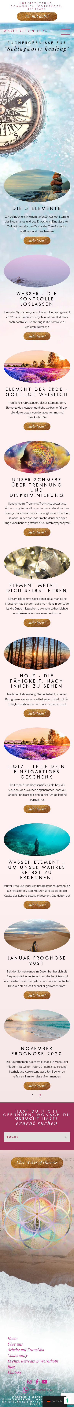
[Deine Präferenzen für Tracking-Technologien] (67, 1400)
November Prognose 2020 (37, 1051)
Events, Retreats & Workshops (33, 1360)
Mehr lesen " (37, 240)
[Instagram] (29, 1381)
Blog (11, 1366)
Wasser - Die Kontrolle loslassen (37, 299)
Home (12, 1338)
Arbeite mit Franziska (26, 1349)
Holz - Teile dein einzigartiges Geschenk (36, 771)
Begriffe (37, 1403)
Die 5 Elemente (37, 208)
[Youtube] (44, 1381)
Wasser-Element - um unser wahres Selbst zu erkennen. (37, 870)
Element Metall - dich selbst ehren (37, 588)
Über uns (15, 1344)
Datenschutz (14, 1401)
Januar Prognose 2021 (37, 960)
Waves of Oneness (26, 31)
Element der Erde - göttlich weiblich (37, 392)
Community (18, 1355)
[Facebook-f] (37, 1381)
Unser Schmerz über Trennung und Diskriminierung (37, 487)
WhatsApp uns (41, 1389)
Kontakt (14, 1372)
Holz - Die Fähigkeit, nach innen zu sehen (37, 681)
